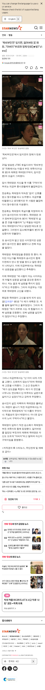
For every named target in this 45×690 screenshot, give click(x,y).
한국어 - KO (14, 661)
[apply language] (18, 19)
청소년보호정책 (26, 636)
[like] (26, 67)
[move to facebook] (4, 668)
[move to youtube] (15, 668)
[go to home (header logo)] (12, 27)
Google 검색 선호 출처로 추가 (13, 63)
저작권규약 (5, 639)
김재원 (8, 301)
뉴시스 (34, 643)
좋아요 (24, 507)
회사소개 (4, 636)
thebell (17, 646)
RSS (19, 639)
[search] (36, 28)
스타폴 (38, 646)
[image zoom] (40, 143)
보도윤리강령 (34, 639)
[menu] (41, 28)
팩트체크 (25, 639)
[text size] (41, 67)
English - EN (14, 19)
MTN (27, 643)
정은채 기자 (6, 59)
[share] (36, 67)
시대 (10, 646)
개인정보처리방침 (14, 636)
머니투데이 (20, 643)
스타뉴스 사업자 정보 (8, 651)
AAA (23, 646)
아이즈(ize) (30, 646)
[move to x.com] (10, 668)
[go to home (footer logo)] (11, 630)
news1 (40, 643)
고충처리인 (36, 636)
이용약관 (13, 639)
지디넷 (5, 646)
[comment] (31, 67)
